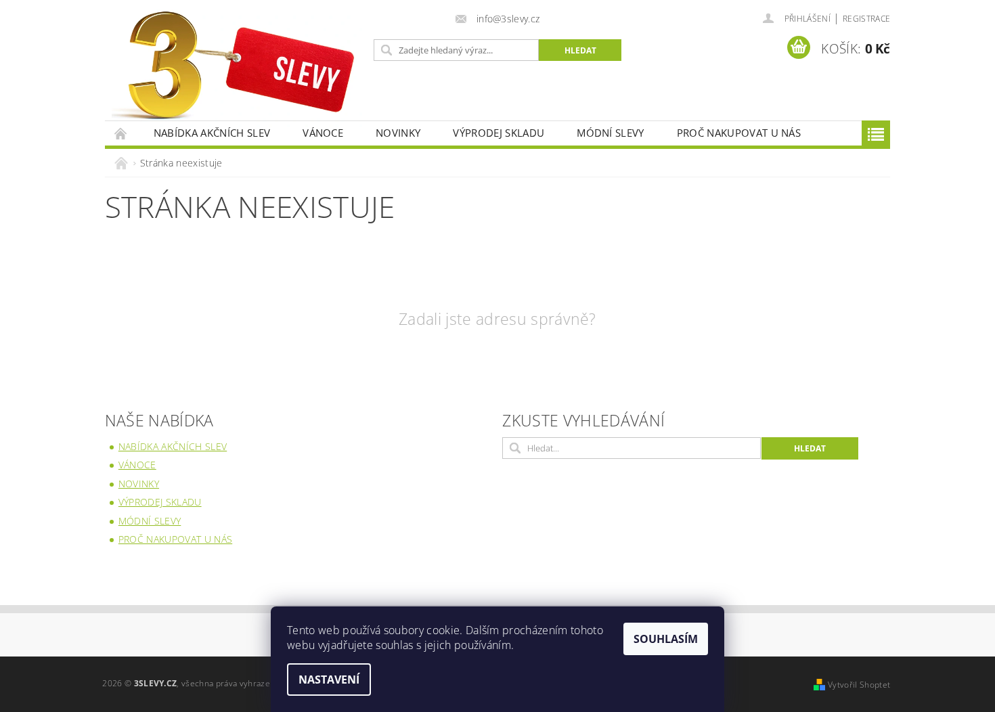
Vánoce (323, 132)
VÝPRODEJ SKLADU (498, 132)
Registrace (866, 18)
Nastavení (328, 679)
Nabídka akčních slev (212, 132)
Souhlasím (666, 638)
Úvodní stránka (121, 133)
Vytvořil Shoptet (859, 684)
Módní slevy (610, 132)
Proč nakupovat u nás (739, 132)
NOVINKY (398, 132)
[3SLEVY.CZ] (237, 67)
